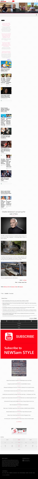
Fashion (5, 472)
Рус (11, 1)
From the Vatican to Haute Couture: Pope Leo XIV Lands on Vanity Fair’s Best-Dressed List (19, 390)
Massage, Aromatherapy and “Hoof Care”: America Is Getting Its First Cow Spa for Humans (19, 387)
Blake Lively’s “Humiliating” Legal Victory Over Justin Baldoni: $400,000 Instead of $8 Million (19, 408)
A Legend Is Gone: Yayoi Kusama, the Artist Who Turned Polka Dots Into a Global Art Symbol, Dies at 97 (19, 397)
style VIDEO (30, 472)
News (3, 472)
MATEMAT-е (8, 474)
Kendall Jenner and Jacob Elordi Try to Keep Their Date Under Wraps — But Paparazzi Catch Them (19, 394)
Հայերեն (6, 293)
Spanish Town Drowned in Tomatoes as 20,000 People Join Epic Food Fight (19, 380)
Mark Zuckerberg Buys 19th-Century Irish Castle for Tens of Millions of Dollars (15, 300)
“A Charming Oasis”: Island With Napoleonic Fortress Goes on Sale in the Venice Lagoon (19, 418)
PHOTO (19, 325)
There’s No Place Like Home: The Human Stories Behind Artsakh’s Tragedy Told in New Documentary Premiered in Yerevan (19, 304)
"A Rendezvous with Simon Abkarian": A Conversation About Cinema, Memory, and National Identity (19, 309)
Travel (18, 472)
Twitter (16, 286)
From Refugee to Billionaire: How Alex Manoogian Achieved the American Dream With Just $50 (18, 307)
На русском (11, 293)
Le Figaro (24, 280)
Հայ (9, 1)
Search (19, 449)
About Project (5, 458)
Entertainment (15, 472)
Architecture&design (22, 472)
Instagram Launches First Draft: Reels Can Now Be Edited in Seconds (19, 383)
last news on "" (33, 318)
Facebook (12, 286)
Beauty (8, 472)
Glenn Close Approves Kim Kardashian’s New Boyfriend (19, 404)
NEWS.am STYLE (6, 286)
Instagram (21, 286)
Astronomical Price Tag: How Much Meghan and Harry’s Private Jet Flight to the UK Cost (19, 401)
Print (2, 293)
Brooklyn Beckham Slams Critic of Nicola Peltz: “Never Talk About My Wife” (19, 411)
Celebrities (27, 472)
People (34, 472)
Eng (13, 1)
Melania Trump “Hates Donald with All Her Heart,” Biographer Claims (19, 415)
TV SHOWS (19, 323)
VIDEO (19, 327)
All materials (19, 421)
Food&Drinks (11, 472)
